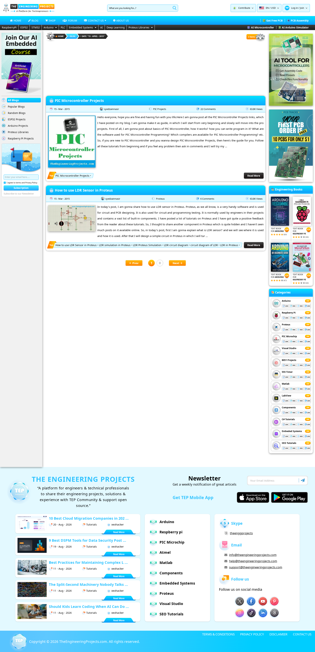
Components (289, 407)
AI (101, 27)
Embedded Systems (81, 27)
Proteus (160, 198)
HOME (17, 20)
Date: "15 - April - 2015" (93, 36)
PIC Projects (159, 109)
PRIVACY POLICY (252, 634)
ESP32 (24, 27)
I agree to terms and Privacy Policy (22, 182)
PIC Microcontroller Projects (79, 100)
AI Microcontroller (262, 27)
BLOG (35, 20)
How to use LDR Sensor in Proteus (84, 190)
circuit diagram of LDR (204, 245)
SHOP (52, 20)
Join (302, 7)
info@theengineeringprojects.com (253, 555)
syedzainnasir (111, 109)
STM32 (36, 27)
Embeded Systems (292, 431)
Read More (253, 175)
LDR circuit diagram (176, 245)
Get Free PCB (274, 20)
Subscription (21, 188)
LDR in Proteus (229, 245)
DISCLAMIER (278, 634)
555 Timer (287, 371)
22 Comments (208, 109)
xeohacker (117, 524)
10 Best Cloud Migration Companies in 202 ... (89, 518)
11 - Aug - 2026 (62, 568)
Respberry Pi (289, 312)
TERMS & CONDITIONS (218, 634)
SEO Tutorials (289, 443)
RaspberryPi (9, 27)
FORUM (72, 20)
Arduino (48, 27)
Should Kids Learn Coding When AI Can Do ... (89, 606)
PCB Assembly (300, 20)
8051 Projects (289, 360)
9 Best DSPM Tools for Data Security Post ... (87, 540)
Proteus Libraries (139, 27)
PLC (63, 27)
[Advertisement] (155, 67)
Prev (135, 263)
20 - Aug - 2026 (62, 524)
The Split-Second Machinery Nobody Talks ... (88, 584)
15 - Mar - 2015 (62, 109)
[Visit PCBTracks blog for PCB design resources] (291, 181)
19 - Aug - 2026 (62, 546)
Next (176, 263)
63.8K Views (256, 109)
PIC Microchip (289, 336)
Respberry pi (171, 532)
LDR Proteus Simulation (147, 245)
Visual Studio (289, 348)
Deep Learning (116, 27)
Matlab (285, 383)
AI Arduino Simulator (295, 27)
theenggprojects (241, 533)
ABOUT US (122, 20)
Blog (72, 36)
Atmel (165, 552)
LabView (286, 395)
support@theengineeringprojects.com (255, 567)
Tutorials (91, 524)
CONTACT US (302, 634)
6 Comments (207, 198)
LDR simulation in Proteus (115, 245)
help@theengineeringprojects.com (253, 561)
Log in (294, 7)
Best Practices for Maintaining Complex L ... (88, 562)
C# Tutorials (288, 419)
